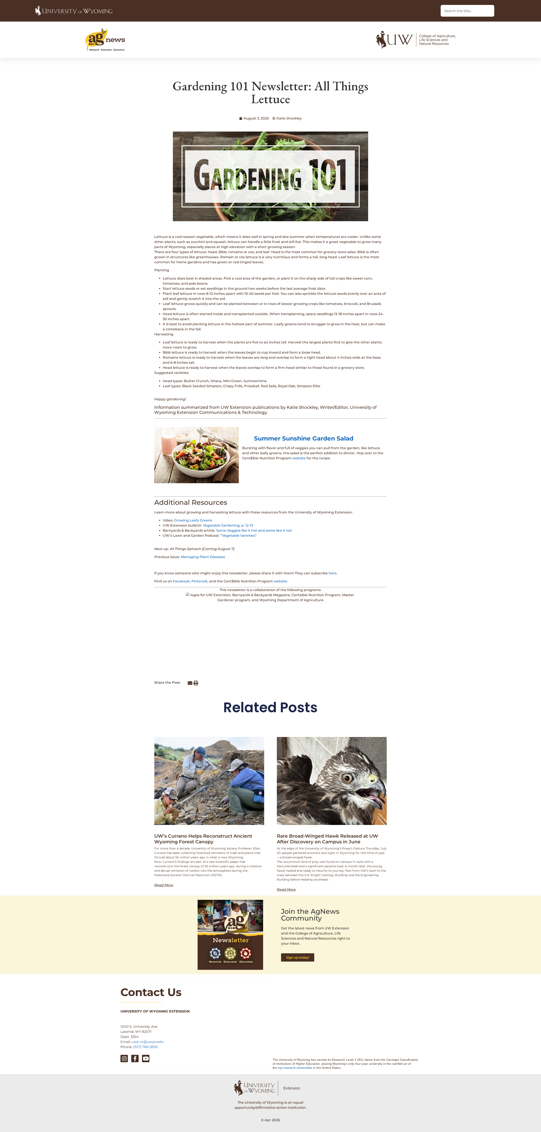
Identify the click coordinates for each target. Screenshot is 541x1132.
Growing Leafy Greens (193, 520)
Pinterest (199, 581)
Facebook (181, 581)
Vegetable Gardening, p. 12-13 (228, 525)
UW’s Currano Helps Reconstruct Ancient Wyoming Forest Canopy (203, 838)
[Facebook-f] (135, 1058)
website (299, 458)
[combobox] (467, 11)
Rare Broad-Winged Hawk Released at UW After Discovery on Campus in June (327, 838)
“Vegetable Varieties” (238, 536)
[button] (190, 683)
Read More (163, 885)
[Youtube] (145, 1058)
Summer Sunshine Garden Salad (303, 438)
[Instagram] (124, 1058)
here (333, 573)
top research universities (295, 1067)
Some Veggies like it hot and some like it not (254, 530)
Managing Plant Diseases (203, 557)
